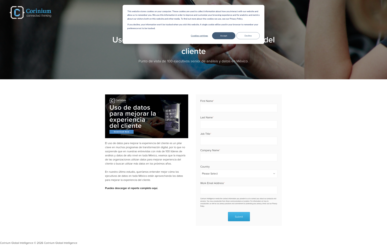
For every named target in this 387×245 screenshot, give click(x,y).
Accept (223, 35)
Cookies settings (199, 35)
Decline (248, 35)
